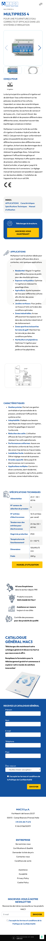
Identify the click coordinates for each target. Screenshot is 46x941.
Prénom (8, 710)
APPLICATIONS (12, 203)
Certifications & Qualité (23, 848)
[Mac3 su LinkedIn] (23, 831)
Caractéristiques (28, 203)
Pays (7, 752)
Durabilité (23, 874)
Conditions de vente (23, 861)
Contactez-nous (23, 856)
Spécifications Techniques (16, 206)
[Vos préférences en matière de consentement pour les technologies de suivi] (42, 937)
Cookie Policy (23, 882)
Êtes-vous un (10, 766)
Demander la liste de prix (23, 852)
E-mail (8, 731)
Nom (7, 720)
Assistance (23, 870)
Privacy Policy (23, 878)
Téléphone (9, 741)
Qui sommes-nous (23, 844)
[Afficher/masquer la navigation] (40, 4)
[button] (39, 47)
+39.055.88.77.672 (23, 822)
